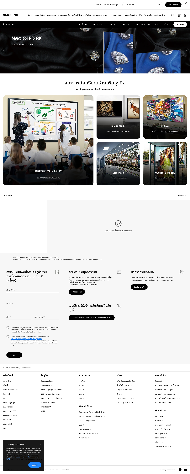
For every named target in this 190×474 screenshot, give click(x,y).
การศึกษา (82, 381)
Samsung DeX (47, 385)
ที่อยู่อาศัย (7, 419)
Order (119, 394)
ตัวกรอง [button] (9, 195)
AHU (43, 411)
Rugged (6, 394)
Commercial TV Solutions (51, 398)
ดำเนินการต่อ (173, 4)
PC (4, 398)
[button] (172, 15)
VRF (4, 428)
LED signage (8, 407)
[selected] (127, 67)
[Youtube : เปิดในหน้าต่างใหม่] (185, 469)
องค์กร (82, 398)
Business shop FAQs (125, 398)
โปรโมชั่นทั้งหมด (123, 385)
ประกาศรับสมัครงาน (162, 429)
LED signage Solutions (50, 394)
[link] (179, 15)
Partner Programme (87, 420)
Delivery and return (125, 402)
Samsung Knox (47, 381)
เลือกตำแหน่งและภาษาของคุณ (107, 4)
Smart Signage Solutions (51, 389)
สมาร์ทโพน (7, 381)
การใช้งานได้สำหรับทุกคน (164, 389)
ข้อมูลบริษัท (159, 416)
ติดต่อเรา (180, 24)
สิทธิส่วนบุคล (54, 470)
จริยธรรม (159, 442)
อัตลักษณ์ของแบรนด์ (163, 425)
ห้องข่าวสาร (160, 438)
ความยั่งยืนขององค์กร (164, 402)
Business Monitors (10, 415)
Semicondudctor (86, 429)
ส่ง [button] (14, 355)
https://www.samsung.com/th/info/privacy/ (26, 339)
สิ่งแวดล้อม (159, 381)
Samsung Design (162, 446)
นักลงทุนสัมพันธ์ (161, 433)
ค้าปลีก (81, 385)
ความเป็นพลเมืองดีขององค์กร (166, 398)
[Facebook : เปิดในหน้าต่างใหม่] (180, 469)
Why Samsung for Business (128, 381)
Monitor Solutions (48, 402)
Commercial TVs (10, 411)
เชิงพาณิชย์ (7, 424)
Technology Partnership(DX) (91, 412)
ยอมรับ (34, 465)
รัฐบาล (81, 394)
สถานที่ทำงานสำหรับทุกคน (165, 394)
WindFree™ (46, 407)
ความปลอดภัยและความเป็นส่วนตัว (168, 385)
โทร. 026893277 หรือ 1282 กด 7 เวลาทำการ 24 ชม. (91, 317)
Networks (83, 438)
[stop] (141, 67)
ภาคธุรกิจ (159, 420)
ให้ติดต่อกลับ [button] (77, 292)
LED (81, 425)
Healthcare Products (88, 433)
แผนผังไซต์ (65, 470)
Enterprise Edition (10, 389)
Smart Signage (9, 402)
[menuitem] (30, 15)
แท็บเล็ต (6, 385)
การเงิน (82, 389)
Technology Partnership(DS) (91, 416)
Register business (125, 389)
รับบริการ (137, 287)
